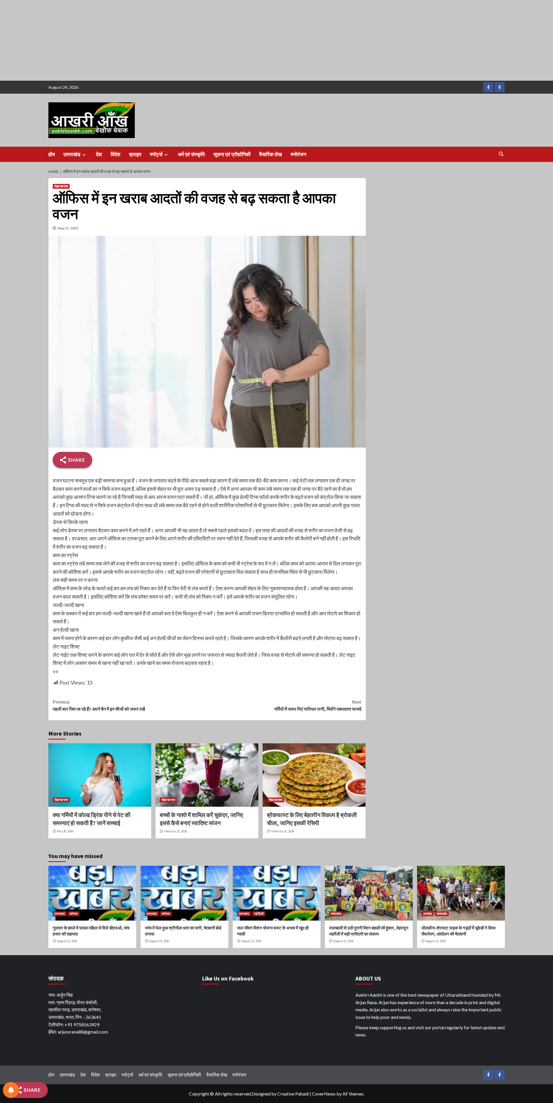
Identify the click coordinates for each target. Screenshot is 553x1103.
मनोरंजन (298, 154)
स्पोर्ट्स (156, 154)
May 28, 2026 (65, 831)
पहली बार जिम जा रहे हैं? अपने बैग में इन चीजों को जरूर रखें (99, 705)
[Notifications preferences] (11, 1090)
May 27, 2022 (68, 228)
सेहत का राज (61, 186)
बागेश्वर (74, 914)
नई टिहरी (259, 914)
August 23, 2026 (67, 941)
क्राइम (135, 154)
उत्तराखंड (71, 154)
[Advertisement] (173, 40)
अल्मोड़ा (427, 914)
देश (99, 154)
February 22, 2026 (175, 831)
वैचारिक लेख (270, 154)
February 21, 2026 (282, 831)
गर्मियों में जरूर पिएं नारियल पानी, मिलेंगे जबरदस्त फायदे (317, 705)
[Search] (501, 153)
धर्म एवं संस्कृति (191, 154)
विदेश (115, 154)
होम (51, 154)
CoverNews (324, 1093)
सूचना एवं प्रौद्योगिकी (232, 154)
